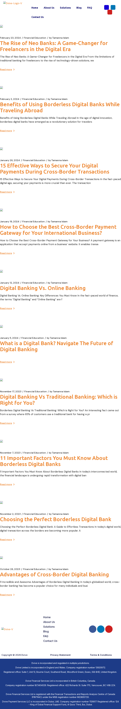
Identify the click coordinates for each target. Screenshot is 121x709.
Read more (6, 69)
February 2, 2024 (9, 99)
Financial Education (35, 37)
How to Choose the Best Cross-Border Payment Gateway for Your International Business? (58, 230)
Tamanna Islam (59, 37)
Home (34, 7)
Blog (79, 7)
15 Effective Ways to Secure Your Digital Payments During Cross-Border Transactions (54, 168)
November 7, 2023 (10, 452)
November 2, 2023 (10, 514)
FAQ (89, 7)
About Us (49, 7)
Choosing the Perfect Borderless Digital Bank (55, 519)
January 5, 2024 (9, 338)
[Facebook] (106, 7)
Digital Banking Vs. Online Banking (43, 288)
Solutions (65, 7)
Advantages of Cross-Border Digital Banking (54, 574)
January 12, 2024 (9, 282)
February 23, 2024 (10, 37)
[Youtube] (109, 12)
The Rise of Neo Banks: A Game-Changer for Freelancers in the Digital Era (54, 46)
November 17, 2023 (10, 391)
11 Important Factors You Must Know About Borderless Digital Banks (54, 461)
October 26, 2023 (10, 569)
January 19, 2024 (9, 221)
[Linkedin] (113, 7)
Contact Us (37, 17)
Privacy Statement (60, 655)
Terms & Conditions (101, 655)
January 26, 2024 (10, 160)
